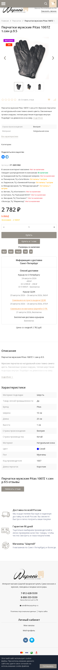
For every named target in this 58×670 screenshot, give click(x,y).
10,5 (18, 251)
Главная (5, 21)
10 (25, 251)
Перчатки (16, 21)
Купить (29, 235)
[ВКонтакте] (3, 157)
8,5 (4, 251)
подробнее (6, 377)
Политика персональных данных (23, 611)
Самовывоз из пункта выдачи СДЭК (29, 300)
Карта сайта (42, 611)
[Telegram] (7, 157)
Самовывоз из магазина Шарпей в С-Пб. (29, 309)
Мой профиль (29, 630)
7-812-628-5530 (29, 593)
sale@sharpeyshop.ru (30, 605)
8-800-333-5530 (29, 597)
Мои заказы (29, 625)
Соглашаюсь (48, 666)
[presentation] (4, 58)
